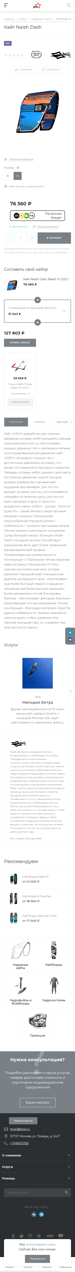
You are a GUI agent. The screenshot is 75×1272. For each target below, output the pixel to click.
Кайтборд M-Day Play (36, 896)
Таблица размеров (21, 159)
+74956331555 (19, 1143)
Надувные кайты (20, 966)
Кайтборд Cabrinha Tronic (39, 915)
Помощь (8, 1178)
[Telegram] (70, 632)
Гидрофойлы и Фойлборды (20, 1002)
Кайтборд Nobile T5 (35, 876)
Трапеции (37, 1035)
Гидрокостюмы (53, 1000)
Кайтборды (53, 964)
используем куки (40, 1244)
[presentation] (71, 422)
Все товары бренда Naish (26, 838)
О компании (11, 1155)
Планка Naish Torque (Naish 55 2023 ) (32, 307)
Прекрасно (37, 1259)
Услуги (7, 1167)
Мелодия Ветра (37, 702)
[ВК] (70, 639)
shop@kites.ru (20, 1129)
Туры (37, 696)
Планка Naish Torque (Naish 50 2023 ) (20, 386)
